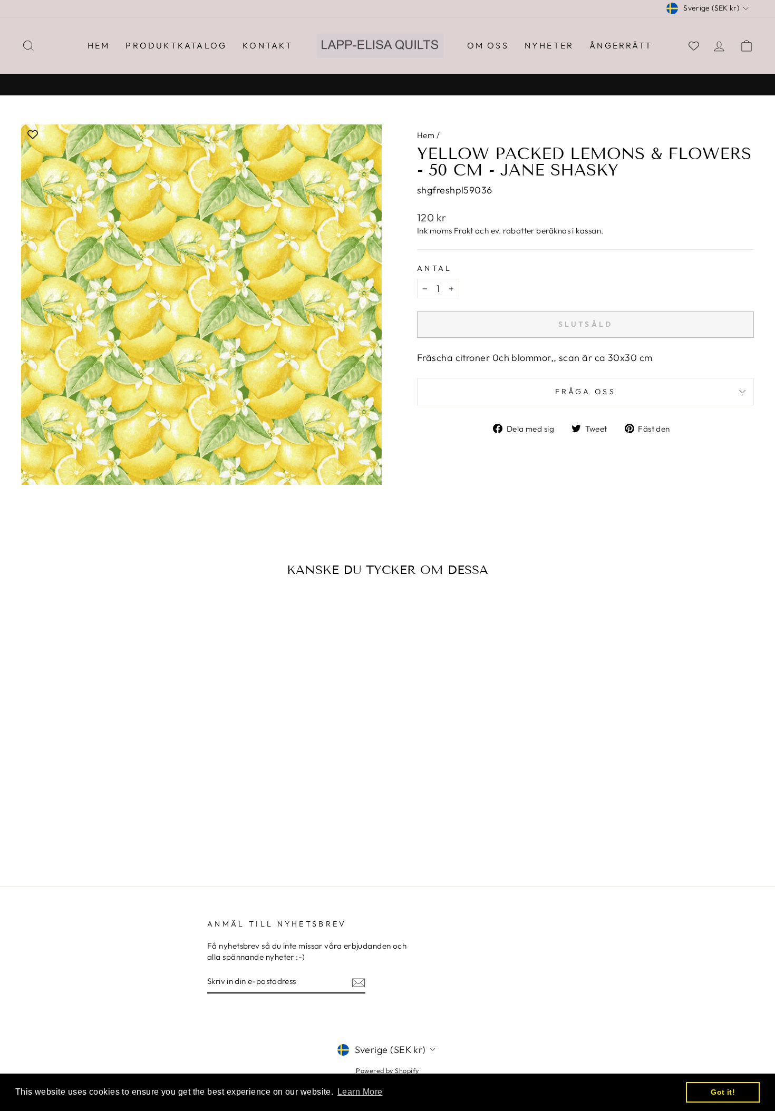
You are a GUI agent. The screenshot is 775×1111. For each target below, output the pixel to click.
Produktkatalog (176, 45)
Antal (434, 268)
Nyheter (549, 45)
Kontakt (268, 45)
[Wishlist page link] (694, 46)
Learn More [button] (360, 1091)
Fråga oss (585, 391)
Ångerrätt (620, 45)
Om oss (488, 45)
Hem (99, 45)
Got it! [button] (723, 1092)
